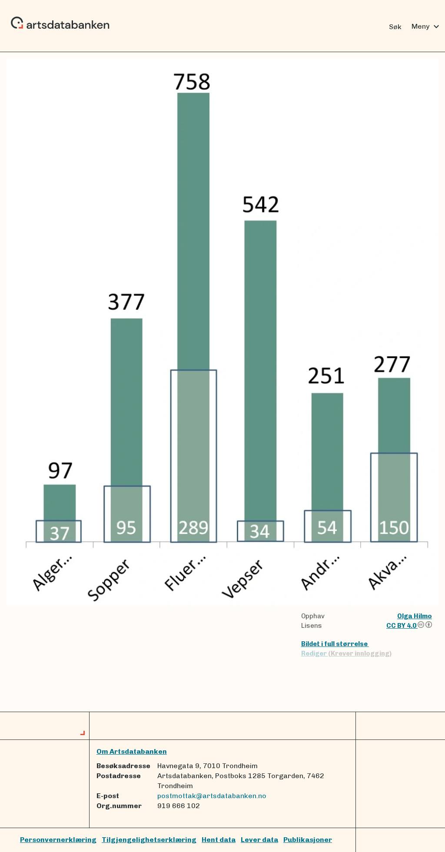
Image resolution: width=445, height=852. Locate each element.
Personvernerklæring (58, 839)
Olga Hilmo (414, 616)
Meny (427, 26)
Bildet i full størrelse (335, 644)
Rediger (346, 653)
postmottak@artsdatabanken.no (211, 796)
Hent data (219, 839)
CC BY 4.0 (402, 626)
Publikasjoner (307, 839)
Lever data (259, 839)
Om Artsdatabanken (131, 751)
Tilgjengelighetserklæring (149, 839)
